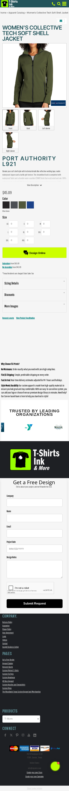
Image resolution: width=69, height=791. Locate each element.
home (3, 12)
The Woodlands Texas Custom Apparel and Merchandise (21, 691)
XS (7, 224)
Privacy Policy (6, 629)
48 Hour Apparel (8, 681)
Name (9, 511)
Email (9, 526)
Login (4, 636)
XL (24, 232)
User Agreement (8, 633)
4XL (23, 240)
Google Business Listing (10, 647)
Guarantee (6, 625)
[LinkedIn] (34, 735)
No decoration (7, 267)
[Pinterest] (17, 735)
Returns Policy (7, 622)
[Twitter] (11, 735)
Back (28, 128)
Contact (5, 643)
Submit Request (34, 603)
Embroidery (6, 263)
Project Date (11, 542)
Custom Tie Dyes (8, 674)
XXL (39, 232)
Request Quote (7, 667)
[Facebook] (5, 735)
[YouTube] (28, 735)
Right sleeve (10, 151)
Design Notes (12, 557)
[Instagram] (23, 735)
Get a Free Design (8, 659)
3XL (7, 240)
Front (10, 128)
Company (10, 496)
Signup (4, 640)
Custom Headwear (8, 677)
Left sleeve (46, 128)
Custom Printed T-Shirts (10, 670)
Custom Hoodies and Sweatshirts (13, 684)
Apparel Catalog (16, 12)
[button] (59, 4)
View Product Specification (25, 318)
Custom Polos (7, 688)
